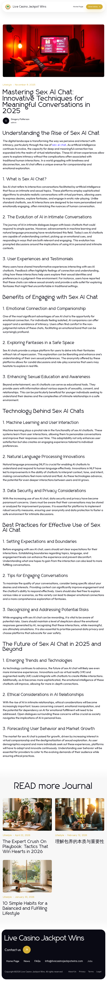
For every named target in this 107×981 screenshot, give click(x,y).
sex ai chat (59, 145)
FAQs (37, 961)
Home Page (12, 961)
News (27, 961)
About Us (72, 971)
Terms (91, 971)
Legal (98, 971)
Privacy (82, 971)
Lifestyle (7, 85)
